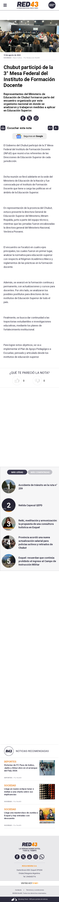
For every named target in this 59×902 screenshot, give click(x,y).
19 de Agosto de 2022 (12, 55)
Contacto (18, 890)
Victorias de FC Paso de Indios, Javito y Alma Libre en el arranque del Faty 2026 (20, 768)
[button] (23, 118)
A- (56, 128)
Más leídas (17, 472)
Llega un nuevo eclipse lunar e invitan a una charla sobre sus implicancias (19, 792)
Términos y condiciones (35, 890)
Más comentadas (40, 472)
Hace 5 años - (18, 58)
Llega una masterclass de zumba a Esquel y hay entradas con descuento (21, 815)
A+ (50, 128)
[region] (29, 406)
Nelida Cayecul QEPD (30, 505)
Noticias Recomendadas (32, 751)
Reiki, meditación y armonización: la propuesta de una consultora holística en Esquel (38, 524)
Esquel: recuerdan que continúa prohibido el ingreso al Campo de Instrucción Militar (37, 561)
